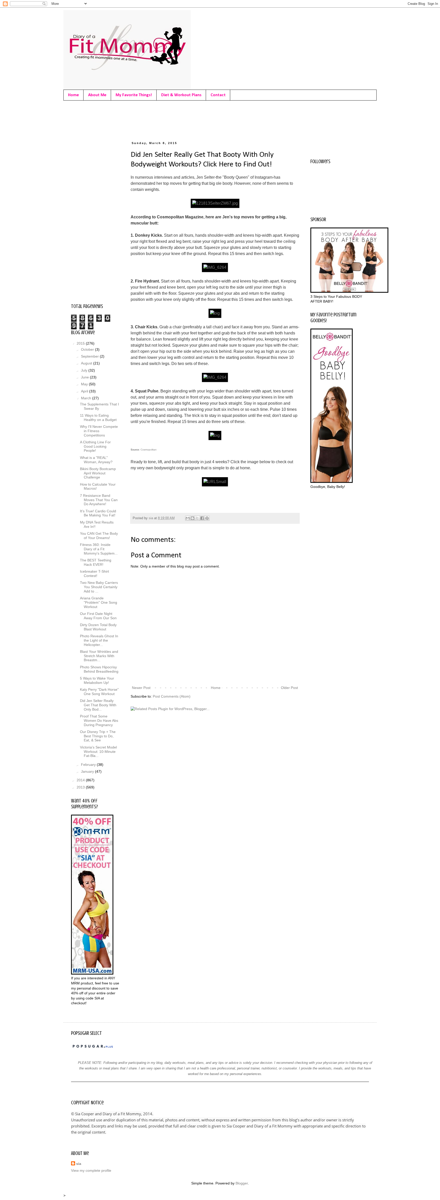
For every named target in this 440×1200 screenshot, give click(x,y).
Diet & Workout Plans (181, 95)
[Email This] (187, 518)
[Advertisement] (163, 119)
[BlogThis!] (192, 518)
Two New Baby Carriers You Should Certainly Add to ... (99, 587)
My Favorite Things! (134, 95)
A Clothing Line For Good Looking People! (95, 446)
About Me (97, 95)
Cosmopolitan (149, 449)
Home (73, 95)
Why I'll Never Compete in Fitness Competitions (99, 431)
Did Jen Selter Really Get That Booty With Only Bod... (98, 705)
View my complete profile (91, 1170)
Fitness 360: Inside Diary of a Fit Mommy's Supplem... (99, 549)
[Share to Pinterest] (207, 518)
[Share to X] (197, 518)
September (90, 356)
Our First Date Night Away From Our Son (98, 616)
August (87, 363)
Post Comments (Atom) (171, 696)
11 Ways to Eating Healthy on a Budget (98, 417)
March (86, 398)
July (84, 370)
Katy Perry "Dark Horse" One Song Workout (99, 691)
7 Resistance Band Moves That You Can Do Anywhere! (99, 499)
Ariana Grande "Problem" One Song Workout (98, 602)
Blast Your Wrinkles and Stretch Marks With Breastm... (99, 656)
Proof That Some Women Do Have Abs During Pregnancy (99, 720)
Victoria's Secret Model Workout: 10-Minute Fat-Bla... (98, 751)
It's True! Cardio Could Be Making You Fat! (98, 513)
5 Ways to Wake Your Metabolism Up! (97, 680)
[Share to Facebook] (202, 518)
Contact (218, 95)
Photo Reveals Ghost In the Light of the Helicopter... (99, 640)
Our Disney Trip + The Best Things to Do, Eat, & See (98, 736)
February (89, 765)
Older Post (289, 688)
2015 (81, 343)
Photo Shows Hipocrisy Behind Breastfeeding (99, 669)
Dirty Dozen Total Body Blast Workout (98, 627)
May (85, 384)
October (88, 349)
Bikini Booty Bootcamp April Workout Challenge (98, 473)
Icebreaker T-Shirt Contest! (94, 573)
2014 (81, 780)
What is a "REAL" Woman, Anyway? (96, 460)
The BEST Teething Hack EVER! (95, 562)
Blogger (242, 1183)
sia (78, 1164)
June (85, 377)
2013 (81, 787)
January (88, 771)
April (85, 391)
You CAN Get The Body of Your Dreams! (99, 535)
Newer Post (141, 688)
